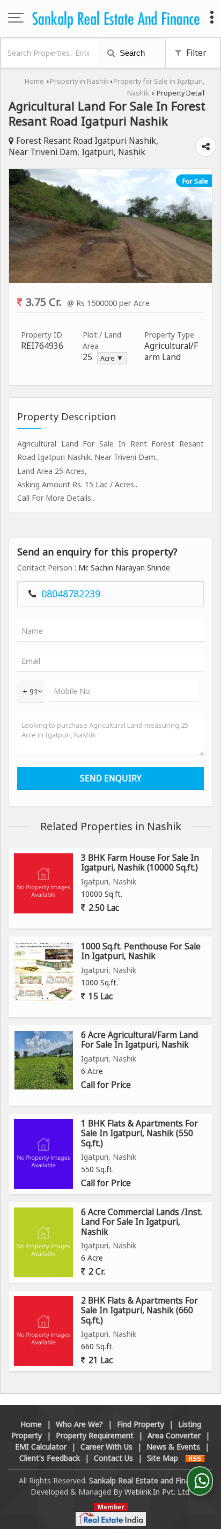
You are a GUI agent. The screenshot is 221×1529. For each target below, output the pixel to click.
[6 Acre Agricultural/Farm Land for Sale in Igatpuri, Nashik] (43, 1060)
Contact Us (113, 1458)
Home (34, 81)
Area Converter (174, 1435)
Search (131, 52)
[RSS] (195, 1458)
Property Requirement (95, 1435)
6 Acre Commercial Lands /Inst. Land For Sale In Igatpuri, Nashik (141, 1222)
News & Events (173, 1447)
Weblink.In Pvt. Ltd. (157, 1492)
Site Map (162, 1458)
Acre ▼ (111, 358)
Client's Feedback (49, 1458)
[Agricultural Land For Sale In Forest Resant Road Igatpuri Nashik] (110, 280)
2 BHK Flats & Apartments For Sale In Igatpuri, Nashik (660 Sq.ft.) (139, 1310)
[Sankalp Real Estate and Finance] (116, 19)
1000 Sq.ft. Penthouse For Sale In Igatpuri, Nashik (141, 951)
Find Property (140, 1424)
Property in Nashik (79, 81)
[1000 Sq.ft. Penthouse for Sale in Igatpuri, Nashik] (43, 971)
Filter (195, 52)
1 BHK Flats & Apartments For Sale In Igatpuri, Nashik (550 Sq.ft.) (139, 1133)
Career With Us (106, 1447)
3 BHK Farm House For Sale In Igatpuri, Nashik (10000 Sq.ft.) (140, 862)
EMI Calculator (41, 1447)
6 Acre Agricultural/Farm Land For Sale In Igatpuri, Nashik (139, 1039)
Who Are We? (79, 1424)
